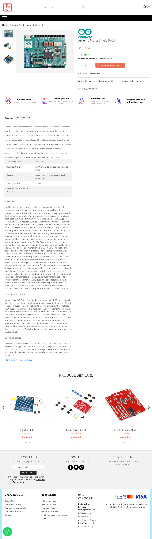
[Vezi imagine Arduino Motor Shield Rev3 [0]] (8, 33)
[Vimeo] (76, 467)
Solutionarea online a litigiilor (54, 515)
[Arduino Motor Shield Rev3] (45, 51)
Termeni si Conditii (12, 504)
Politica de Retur (48, 508)
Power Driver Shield (76, 430)
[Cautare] (83, 7)
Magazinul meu (13, 494)
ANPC (43, 518)
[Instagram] (81, 467)
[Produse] (4, 18)
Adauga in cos (110, 65)
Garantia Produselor (50, 511)
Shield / (14, 25)
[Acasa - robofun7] (17, 7)
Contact (7, 515)
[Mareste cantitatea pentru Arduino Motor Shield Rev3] (90, 65)
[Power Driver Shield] (76, 404)
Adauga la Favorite (89, 88)
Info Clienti (48, 494)
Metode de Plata (48, 504)
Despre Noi (9, 501)
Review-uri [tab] (23, 117)
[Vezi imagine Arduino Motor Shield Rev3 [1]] (8, 46)
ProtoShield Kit (26, 430)
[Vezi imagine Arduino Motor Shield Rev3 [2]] (8, 59)
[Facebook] (70, 467)
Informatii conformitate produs (18, 359)
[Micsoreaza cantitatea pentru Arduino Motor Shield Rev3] (80, 65)
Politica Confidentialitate (15, 508)
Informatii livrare (48, 501)
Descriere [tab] (8, 118)
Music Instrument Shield (125, 430)
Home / (6, 25)
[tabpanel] (45, 51)
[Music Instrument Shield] (125, 404)
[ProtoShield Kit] (27, 405)
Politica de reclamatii (13, 511)
